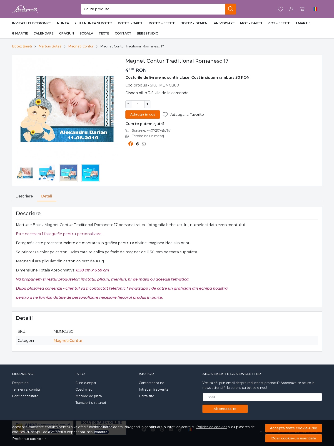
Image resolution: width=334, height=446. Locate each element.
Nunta (63, 23)
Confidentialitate (25, 396)
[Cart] (302, 9)
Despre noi (20, 383)
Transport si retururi (90, 403)
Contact (123, 33)
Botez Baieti (22, 46)
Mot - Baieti (251, 23)
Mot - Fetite (278, 23)
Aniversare (224, 23)
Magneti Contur (80, 46)
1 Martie (303, 23)
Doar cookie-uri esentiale (293, 438)
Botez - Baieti (130, 23)
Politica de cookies (211, 427)
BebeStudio (147, 33)
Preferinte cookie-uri (29, 439)
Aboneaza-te (225, 409)
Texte (104, 33)
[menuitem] (25, 173)
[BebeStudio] (25, 9)
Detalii (46, 196)
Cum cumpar (85, 383)
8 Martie (20, 33)
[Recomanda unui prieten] (145, 144)
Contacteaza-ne (151, 383)
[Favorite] (280, 9)
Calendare (43, 33)
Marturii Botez (50, 46)
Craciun (66, 33)
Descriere (24, 196)
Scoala (86, 33)
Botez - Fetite (162, 23)
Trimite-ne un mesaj (148, 136)
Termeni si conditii (26, 389)
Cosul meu (83, 389)
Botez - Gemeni (194, 23)
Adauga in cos (142, 114)
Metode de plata (88, 396)
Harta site (146, 396)
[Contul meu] (291, 9)
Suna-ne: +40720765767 (151, 130)
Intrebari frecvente (154, 389)
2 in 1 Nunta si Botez (93, 23)
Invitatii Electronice (32, 23)
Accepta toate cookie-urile (293, 428)
